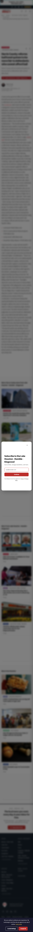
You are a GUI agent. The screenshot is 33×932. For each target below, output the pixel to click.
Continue (16, 474)
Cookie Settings (11, 928)
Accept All (23, 928)
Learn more (19, 924)
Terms (22, 478)
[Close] (27, 445)
